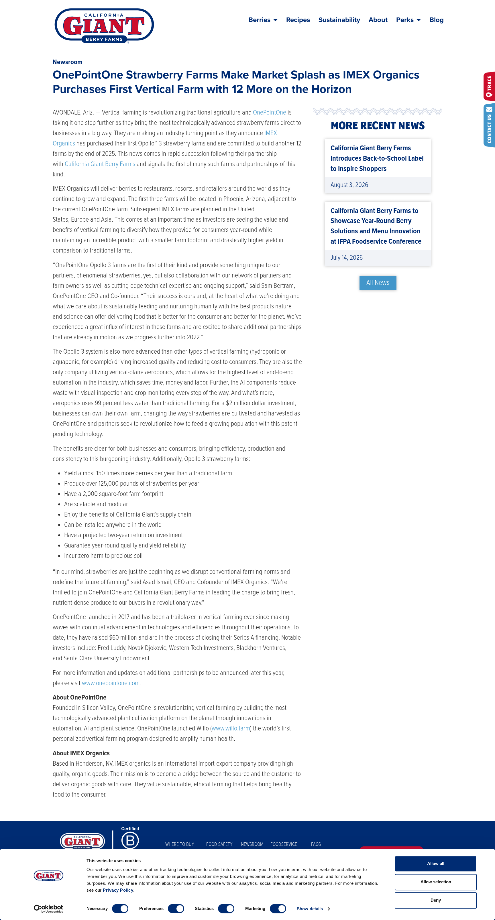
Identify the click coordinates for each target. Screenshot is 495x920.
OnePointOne (269, 112)
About (378, 20)
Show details (310, 908)
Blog (436, 20)
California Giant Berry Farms (100, 164)
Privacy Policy (118, 890)
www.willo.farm (231, 728)
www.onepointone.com (111, 683)
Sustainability (339, 20)
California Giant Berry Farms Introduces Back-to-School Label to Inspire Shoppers (377, 159)
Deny (436, 900)
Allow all (435, 863)
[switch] (176, 908)
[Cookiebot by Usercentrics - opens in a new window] (48, 909)
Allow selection (436, 881)
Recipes (298, 20)
